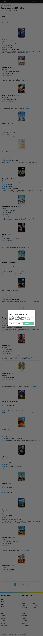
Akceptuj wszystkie (28, 323)
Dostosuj (19, 323)
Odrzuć (12, 323)
